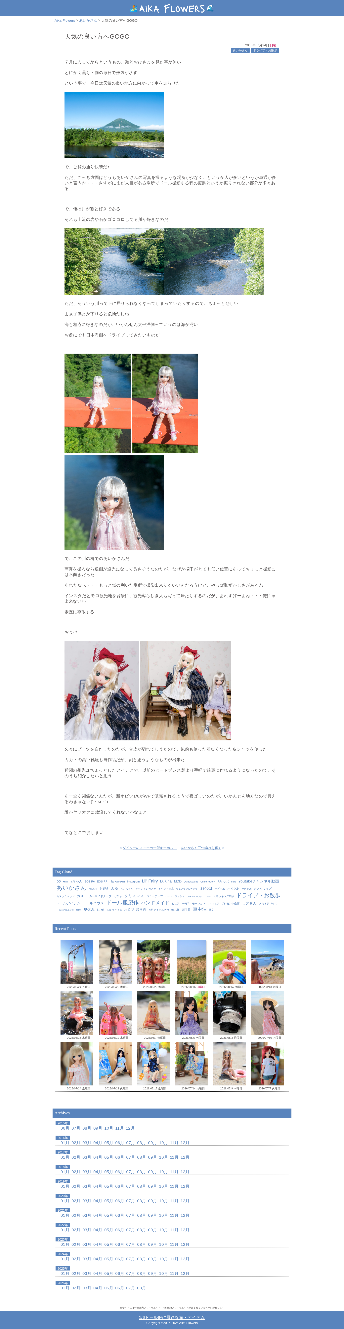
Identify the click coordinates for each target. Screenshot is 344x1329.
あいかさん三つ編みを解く (201, 848)
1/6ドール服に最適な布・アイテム (172, 1317)
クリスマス (134, 896)
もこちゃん (126, 888)
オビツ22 (220, 888)
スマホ (208, 896)
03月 (86, 1142)
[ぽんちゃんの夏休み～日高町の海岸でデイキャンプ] (229, 962)
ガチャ (118, 896)
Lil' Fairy (150, 881)
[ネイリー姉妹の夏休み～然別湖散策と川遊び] (153, 962)
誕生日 (186, 909)
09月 (97, 1128)
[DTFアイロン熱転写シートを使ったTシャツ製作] (267, 1063)
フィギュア (213, 903)
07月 (75, 1128)
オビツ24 (233, 888)
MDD (178, 881)
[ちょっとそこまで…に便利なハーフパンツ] (115, 1063)
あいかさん (240, 50)
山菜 (100, 910)
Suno (233, 881)
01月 (65, 1142)
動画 (78, 910)
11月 (119, 1128)
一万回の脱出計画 (65, 910)
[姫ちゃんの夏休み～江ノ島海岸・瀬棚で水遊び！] (153, 1013)
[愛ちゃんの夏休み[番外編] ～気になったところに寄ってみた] (267, 962)
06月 (65, 1128)
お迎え (104, 888)
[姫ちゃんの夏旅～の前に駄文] (229, 1013)
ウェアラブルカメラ (186, 888)
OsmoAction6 (191, 881)
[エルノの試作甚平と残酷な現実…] (153, 1063)
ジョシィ (180, 896)
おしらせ (93, 889)
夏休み (89, 909)
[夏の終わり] (191, 962)
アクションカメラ (145, 888)
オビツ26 (247, 888)
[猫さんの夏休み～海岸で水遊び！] (115, 962)
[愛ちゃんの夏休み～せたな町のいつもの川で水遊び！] (77, 1013)
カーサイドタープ (100, 896)
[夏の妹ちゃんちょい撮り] (191, 1013)
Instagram (133, 881)
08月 (86, 1128)
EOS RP (102, 881)
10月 (108, 1128)
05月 (108, 1142)
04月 (97, 1142)
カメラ (82, 896)
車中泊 (200, 909)
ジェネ (168, 896)
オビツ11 (206, 888)
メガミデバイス (268, 903)
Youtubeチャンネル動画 (258, 881)
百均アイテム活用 (158, 910)
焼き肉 (141, 910)
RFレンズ (223, 881)
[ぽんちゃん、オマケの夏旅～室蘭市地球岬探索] (77, 962)
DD (59, 881)
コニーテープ (154, 896)
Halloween (117, 881)
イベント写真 (166, 888)
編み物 (175, 909)
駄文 (211, 909)
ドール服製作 (122, 902)
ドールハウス (93, 903)
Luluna (166, 881)
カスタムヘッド (66, 896)
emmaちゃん (72, 881)
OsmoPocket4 (208, 881)
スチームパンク (194, 896)
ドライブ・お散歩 (265, 50)
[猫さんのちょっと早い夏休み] (229, 1063)
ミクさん (249, 903)
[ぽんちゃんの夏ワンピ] (77, 1063)
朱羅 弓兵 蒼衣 (114, 910)
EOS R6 (90, 881)
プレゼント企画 (230, 903)
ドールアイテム (68, 903)
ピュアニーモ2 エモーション (188, 903)
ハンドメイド (155, 902)
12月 (130, 1128)
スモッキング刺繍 (223, 896)
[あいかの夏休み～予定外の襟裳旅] (115, 1013)
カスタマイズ (263, 888)
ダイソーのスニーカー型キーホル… (150, 848)
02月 (75, 1142)
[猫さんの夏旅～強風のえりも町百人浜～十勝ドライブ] (267, 1013)
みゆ (114, 888)
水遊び (129, 909)
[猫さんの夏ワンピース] (191, 1063)
